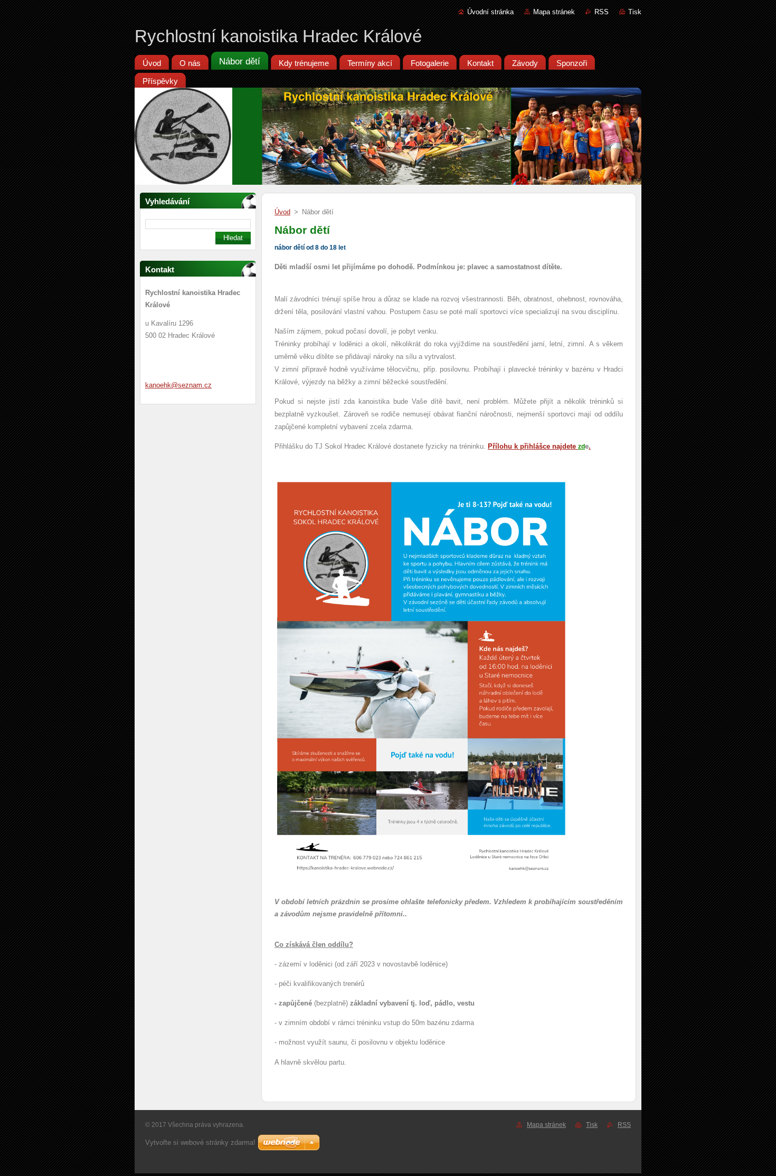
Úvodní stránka (490, 12)
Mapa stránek (554, 12)
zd (581, 446)
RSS (601, 12)
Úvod (282, 212)
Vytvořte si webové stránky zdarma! (200, 1142)
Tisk (634, 12)
